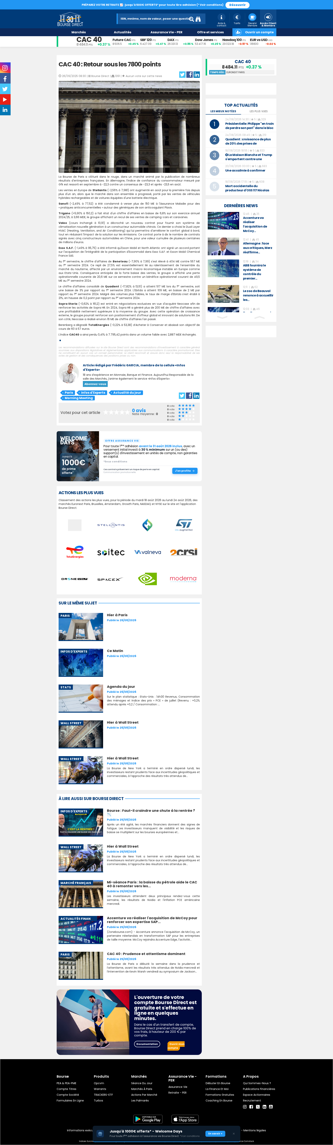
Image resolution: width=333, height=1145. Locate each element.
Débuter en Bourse (218, 1083)
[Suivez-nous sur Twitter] (5, 90)
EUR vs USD (258, 39)
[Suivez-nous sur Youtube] (5, 100)
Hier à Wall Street (123, 722)
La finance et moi (217, 1089)
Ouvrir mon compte (176, 1046)
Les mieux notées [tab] (223, 111)
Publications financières (259, 1089)
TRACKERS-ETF (103, 1095)
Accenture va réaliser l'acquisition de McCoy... (255, 224)
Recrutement (252, 1100)
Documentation (147, 1044)
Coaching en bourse (219, 1100)
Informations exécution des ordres (90, 1130)
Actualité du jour (127, 392)
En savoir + (215, 1133)
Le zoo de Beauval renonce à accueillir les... (258, 295)
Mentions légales (254, 1130)
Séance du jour (141, 1083)
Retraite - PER (177, 1093)
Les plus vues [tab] (259, 111)
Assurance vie (177, 1087)
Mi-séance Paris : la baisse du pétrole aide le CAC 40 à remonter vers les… (152, 884)
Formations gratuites (220, 1095)
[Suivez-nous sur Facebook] (5, 80)
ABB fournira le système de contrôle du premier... (254, 272)
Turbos (98, 1100)
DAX (170, 39)
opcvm (99, 1083)
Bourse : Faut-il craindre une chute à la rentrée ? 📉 (151, 812)
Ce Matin (115, 650)
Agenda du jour (121, 686)
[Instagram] (245, 1107)
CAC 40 (89, 39)
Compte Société (68, 1095)
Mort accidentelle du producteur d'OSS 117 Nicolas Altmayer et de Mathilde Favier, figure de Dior (249, 192)
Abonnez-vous (95, 384)
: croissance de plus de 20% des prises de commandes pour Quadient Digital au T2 (248, 145)
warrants (100, 1089)
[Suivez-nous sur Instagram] (5, 69)
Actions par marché (144, 1095)
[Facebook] (251, 1107)
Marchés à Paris (141, 1089)
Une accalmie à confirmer (245, 170)
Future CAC (122, 39)
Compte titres (66, 1089)
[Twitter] (258, 1106)
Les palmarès (140, 1100)
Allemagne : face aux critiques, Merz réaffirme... (257, 247)
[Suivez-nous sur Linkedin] (5, 111)
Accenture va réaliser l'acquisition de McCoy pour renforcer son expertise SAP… (152, 920)
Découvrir (237, 5)
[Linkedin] (264, 1107)
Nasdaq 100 (232, 39)
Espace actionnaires (256, 1095)
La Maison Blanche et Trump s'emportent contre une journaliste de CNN (248, 159)
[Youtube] (271, 1107)
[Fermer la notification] (233, 1133)
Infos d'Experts (93, 392)
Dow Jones (204, 39)
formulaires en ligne (70, 1100)
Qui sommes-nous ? (257, 1083)
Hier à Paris (117, 615)
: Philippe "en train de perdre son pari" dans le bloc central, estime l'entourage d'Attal (249, 130)
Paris (69, 392)
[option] (241, 222)
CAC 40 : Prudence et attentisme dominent (146, 953)
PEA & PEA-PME (66, 1083)
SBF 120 (146, 39)
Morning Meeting (79, 398)
